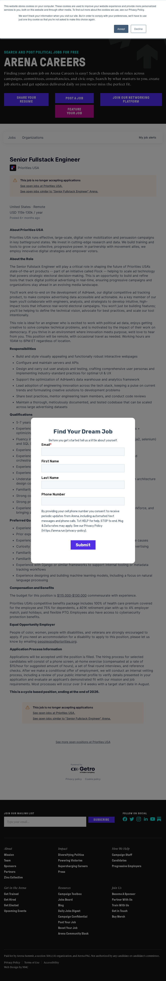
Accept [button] (121, 28)
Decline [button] (138, 28)
